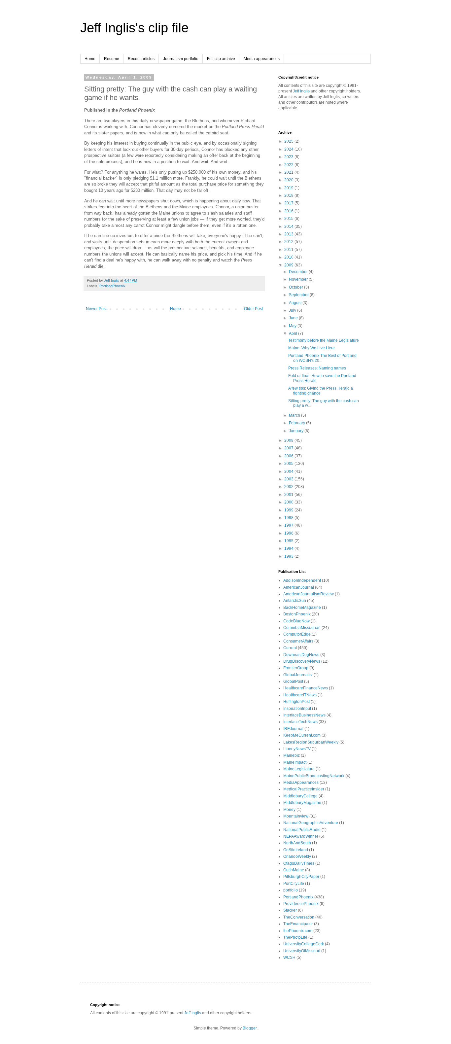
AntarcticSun (294, 600)
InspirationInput (297, 708)
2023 (289, 157)
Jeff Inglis (301, 91)
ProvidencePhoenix (301, 903)
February (297, 423)
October (296, 287)
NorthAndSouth (297, 843)
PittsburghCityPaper (301, 876)
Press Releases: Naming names (317, 368)
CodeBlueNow (296, 621)
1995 (289, 541)
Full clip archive (221, 58)
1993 (289, 556)
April (293, 333)
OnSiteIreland (295, 850)
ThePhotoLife (295, 937)
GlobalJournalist (298, 675)
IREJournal (293, 728)
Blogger (250, 1028)
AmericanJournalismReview (308, 594)
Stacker (290, 910)
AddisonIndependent (302, 580)
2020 (289, 180)
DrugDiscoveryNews (301, 661)
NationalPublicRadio (302, 829)
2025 (289, 141)
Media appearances (262, 58)
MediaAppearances (301, 782)
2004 (289, 471)
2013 (289, 234)
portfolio (290, 890)
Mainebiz (291, 755)
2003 (289, 479)
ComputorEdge (297, 634)
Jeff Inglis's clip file (134, 27)
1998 (289, 517)
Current (290, 647)
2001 (289, 494)
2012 (289, 241)
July (293, 310)
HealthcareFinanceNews (305, 688)
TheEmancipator (298, 924)
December (299, 271)
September (299, 295)
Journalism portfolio (180, 58)
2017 (289, 203)
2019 (289, 188)
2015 (289, 218)
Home (90, 58)
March (295, 415)
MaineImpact (294, 762)
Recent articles (141, 58)
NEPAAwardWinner (300, 836)
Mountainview (295, 816)
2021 (289, 172)
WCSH (289, 957)
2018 (289, 195)
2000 (289, 502)
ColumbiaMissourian (302, 627)
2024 (289, 149)
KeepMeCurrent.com (302, 735)
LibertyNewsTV (297, 749)
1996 (289, 533)
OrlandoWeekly (297, 856)
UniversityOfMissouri (301, 951)
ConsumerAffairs (298, 641)
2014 (289, 226)
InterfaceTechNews (300, 721)
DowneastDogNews (301, 654)
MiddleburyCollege (300, 796)
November (299, 279)
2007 (289, 448)
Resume (111, 58)
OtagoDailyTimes (298, 863)
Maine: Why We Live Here (311, 348)
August (295, 302)
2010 (289, 257)
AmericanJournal (298, 587)
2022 (289, 164)
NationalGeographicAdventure (310, 822)
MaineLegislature (299, 769)
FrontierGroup (295, 668)
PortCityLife (293, 883)
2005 (289, 463)
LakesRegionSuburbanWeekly (310, 742)
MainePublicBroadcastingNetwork (313, 776)
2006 (289, 456)
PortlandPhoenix (112, 286)
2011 (289, 249)
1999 (289, 510)
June (294, 318)
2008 (289, 440)
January (296, 431)
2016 (289, 211)
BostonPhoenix (297, 614)
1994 (289, 548)
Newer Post (96, 308)
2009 (289, 265)
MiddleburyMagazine (302, 802)
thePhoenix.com (297, 930)
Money (289, 809)
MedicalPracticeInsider (303, 789)
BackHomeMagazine (302, 607)
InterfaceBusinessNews (304, 715)
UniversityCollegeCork (303, 944)
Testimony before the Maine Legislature (323, 340)
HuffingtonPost (296, 701)
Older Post (253, 308)
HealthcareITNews (300, 695)
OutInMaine (293, 870)
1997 (289, 525)
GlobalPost (293, 681)
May (293, 326)
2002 (289, 486)
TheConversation (298, 917)
